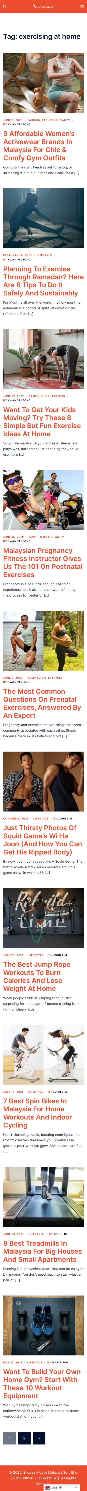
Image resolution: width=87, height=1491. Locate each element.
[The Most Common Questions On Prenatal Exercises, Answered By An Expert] (43, 640)
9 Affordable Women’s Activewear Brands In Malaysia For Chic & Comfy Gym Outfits (39, 145)
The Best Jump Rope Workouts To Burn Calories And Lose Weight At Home (37, 976)
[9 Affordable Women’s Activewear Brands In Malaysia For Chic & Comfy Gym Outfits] (43, 83)
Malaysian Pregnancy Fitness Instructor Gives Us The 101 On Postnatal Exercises (42, 562)
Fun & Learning (53, 396)
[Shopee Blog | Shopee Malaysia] (43, 6)
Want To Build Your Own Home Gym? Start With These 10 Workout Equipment (42, 1384)
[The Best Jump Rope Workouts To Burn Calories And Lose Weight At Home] (43, 918)
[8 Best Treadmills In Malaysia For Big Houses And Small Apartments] (43, 1197)
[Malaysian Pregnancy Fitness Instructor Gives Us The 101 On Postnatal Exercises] (43, 499)
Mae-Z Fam (60, 1362)
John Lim (65, 818)
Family (34, 396)
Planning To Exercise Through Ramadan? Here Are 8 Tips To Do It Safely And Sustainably (43, 281)
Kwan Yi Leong (19, 124)
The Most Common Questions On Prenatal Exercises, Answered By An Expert (42, 703)
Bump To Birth (40, 536)
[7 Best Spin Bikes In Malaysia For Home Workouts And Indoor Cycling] (43, 1054)
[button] (5, 6)
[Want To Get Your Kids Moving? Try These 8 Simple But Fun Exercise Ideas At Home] (43, 359)
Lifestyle (44, 255)
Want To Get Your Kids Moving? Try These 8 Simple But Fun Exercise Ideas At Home (42, 422)
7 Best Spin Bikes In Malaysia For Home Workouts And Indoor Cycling (37, 1113)
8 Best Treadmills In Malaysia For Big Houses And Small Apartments (42, 1251)
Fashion (34, 120)
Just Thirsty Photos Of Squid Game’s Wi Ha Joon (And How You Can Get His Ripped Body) (42, 840)
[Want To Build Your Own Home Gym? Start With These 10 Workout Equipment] (43, 1325)
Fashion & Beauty (56, 120)
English (56, 1487)
